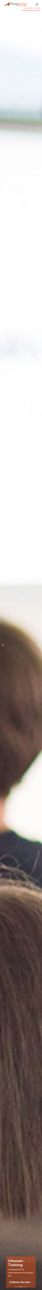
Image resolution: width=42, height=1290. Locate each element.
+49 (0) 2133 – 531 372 (31, 8)
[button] (3, 645)
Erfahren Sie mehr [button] (20, 1282)
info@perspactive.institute (30, 10)
